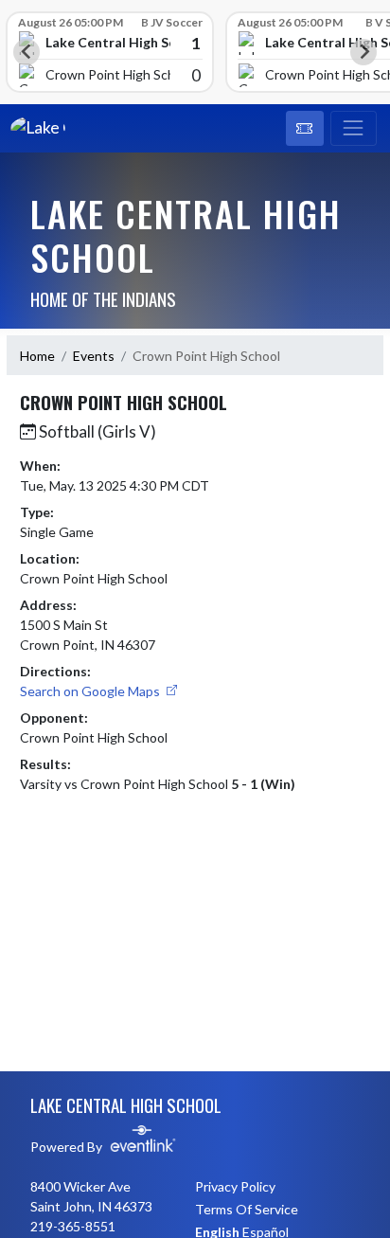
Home (37, 356)
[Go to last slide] (26, 52)
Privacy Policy (235, 1186)
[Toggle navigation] (353, 129)
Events (94, 356)
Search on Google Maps (91, 691)
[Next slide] (363, 52)
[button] (305, 129)
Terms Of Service (246, 1209)
